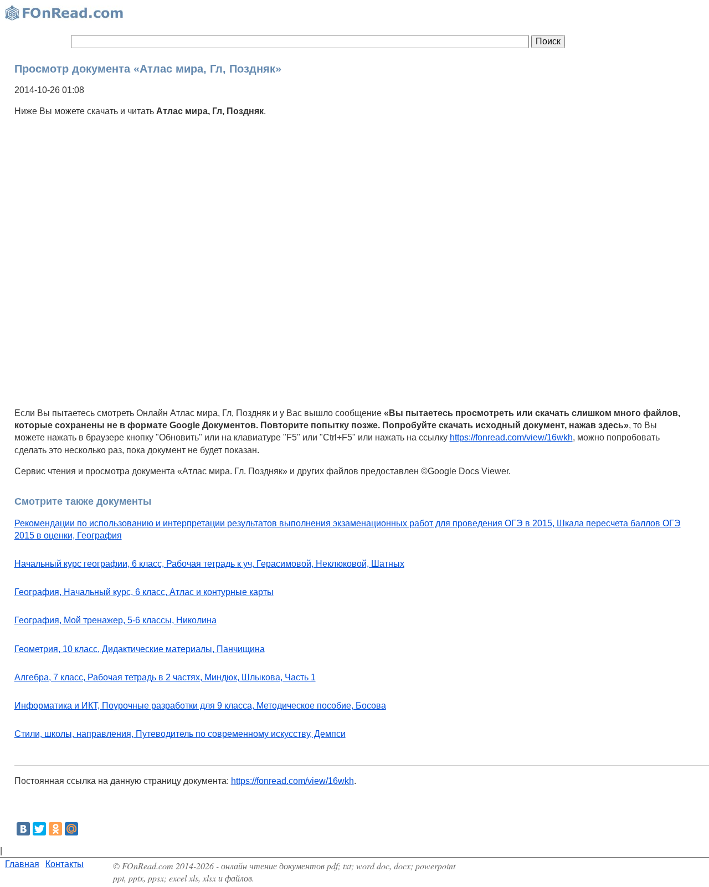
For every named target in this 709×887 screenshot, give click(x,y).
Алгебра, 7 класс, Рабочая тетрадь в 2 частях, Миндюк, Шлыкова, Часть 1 (165, 677)
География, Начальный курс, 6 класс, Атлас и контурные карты (144, 592)
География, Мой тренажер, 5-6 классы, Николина (115, 620)
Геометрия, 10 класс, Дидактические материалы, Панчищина (139, 649)
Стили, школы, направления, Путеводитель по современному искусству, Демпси (180, 734)
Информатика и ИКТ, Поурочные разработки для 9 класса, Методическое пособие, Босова (200, 705)
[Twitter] (39, 828)
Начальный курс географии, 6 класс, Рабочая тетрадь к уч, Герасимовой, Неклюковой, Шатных (209, 563)
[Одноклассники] (55, 828)
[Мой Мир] (71, 828)
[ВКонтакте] (23, 828)
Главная (22, 864)
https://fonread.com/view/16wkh (511, 437)
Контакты (64, 864)
